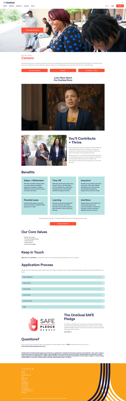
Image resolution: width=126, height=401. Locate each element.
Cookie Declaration (26, 389)
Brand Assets (24, 378)
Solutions (11, 6)
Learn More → (68, 331)
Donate (120, 6)
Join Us (107, 6)
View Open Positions (32, 30)
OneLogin (23, 392)
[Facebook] (25, 369)
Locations (26, 6)
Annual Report (25, 382)
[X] (23, 369)
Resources (19, 6)
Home (22, 55)
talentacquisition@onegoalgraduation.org (33, 346)
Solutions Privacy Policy (27, 390)
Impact (5, 6)
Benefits (63, 70)
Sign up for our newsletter (28, 257)
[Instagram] (28, 369)
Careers (30, 55)
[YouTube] (33, 369)
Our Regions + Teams (91, 70)
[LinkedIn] (30, 369)
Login (112, 6)
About (32, 6)
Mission (23, 371)
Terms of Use (24, 387)
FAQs (68, 344)
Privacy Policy (24, 385)
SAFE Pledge (24, 383)
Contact (23, 380)
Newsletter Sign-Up (26, 375)
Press (22, 376)
